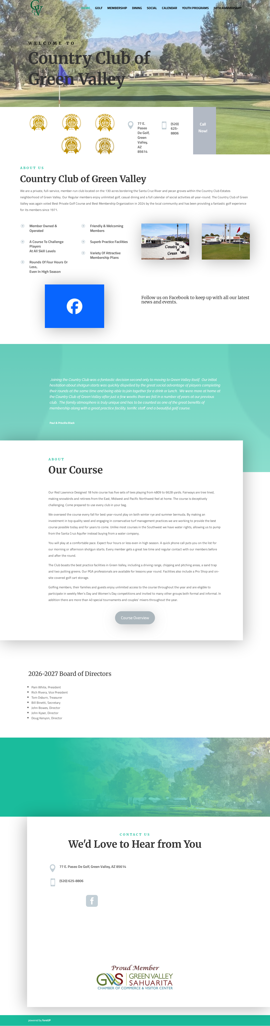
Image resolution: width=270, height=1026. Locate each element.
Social (152, 9)
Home (85, 9)
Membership (117, 9)
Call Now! (202, 127)
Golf (98, 9)
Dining (137, 9)
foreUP (46, 1020)
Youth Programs (195, 9)
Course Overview (135, 617)
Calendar (169, 9)
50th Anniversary (228, 9)
